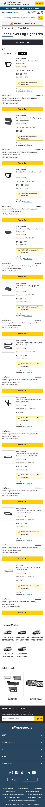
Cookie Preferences (10, 797)
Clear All (22, 53)
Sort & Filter (21, 42)
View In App (39, 3)
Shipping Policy (8, 788)
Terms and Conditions (32, 791)
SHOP (4, 735)
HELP (4, 749)
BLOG (4, 756)
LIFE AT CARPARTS (9, 742)
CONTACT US (7, 763)
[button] (22, 3)
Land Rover (12, 28)
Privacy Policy (10, 791)
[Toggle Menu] (3, 12)
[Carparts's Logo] (12, 12)
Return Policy (38, 788)
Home (4, 28)
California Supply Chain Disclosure (13, 794)
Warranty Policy (23, 788)
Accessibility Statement (35, 794)
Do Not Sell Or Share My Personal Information (22, 800)
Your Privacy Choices (34, 797)
